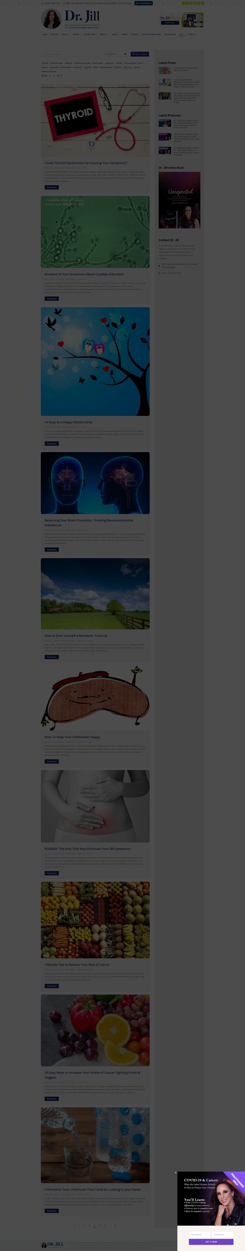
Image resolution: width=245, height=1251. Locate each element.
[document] (122, 625)
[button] (176, 1173)
